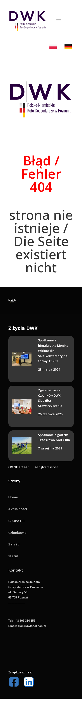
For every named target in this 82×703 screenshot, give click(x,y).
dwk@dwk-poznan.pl (32, 626)
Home (13, 497)
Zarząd (13, 544)
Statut (13, 556)
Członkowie (17, 532)
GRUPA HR (16, 520)
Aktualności (17, 509)
